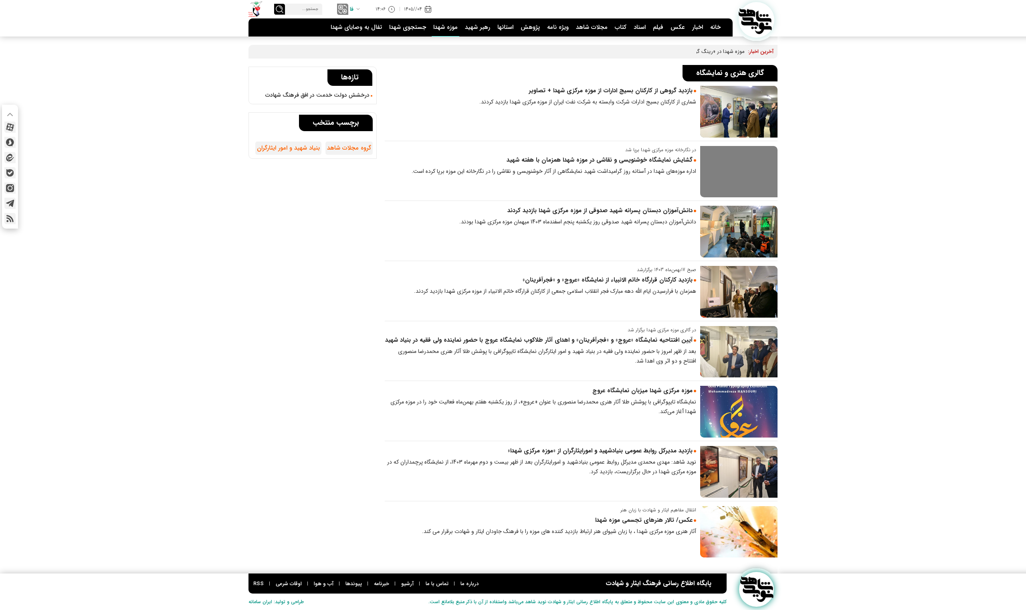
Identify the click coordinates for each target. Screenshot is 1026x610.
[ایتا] (10, 157)
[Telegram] (10, 203)
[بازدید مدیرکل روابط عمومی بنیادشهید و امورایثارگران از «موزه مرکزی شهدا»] (739, 472)
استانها (505, 27)
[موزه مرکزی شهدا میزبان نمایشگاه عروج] (739, 412)
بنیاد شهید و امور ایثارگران (288, 148)
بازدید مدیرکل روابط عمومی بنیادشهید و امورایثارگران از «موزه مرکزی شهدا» (599, 451)
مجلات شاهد (592, 27)
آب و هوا (323, 584)
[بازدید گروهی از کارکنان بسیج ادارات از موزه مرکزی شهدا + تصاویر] (739, 112)
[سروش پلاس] (10, 142)
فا (351, 9)
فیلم (658, 27)
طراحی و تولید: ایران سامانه (276, 602)
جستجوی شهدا (407, 27)
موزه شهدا (445, 27)
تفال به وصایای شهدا (356, 27)
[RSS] (10, 218)
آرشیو (407, 584)
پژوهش (530, 27)
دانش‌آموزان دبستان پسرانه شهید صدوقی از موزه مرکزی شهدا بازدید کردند (600, 210)
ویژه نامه (558, 27)
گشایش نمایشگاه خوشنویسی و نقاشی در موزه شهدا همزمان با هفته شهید (600, 160)
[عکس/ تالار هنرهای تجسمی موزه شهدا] (739, 532)
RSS (258, 584)
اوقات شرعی (289, 584)
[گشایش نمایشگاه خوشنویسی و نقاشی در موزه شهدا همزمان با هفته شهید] (739, 172)
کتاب (620, 27)
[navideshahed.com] (756, 20)
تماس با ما (437, 584)
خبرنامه (381, 584)
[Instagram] (10, 188)
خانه (715, 27)
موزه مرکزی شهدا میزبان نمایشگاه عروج (642, 390)
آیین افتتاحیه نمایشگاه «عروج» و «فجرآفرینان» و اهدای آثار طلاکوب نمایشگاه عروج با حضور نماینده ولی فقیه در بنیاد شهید (539, 340)
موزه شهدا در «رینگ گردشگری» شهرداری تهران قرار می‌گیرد (681, 51)
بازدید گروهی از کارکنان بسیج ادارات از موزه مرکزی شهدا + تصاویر (611, 90)
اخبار (697, 27)
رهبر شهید (477, 27)
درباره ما (469, 584)
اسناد (640, 27)
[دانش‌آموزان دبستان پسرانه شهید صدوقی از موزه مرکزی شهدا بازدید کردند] (739, 231)
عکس (678, 27)
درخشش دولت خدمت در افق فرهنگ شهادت (317, 95)
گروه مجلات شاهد (349, 148)
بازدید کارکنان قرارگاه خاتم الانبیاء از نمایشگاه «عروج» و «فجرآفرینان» (608, 280)
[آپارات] (10, 127)
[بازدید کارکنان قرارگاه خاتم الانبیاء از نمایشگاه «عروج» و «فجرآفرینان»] (739, 292)
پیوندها (353, 584)
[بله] (10, 172)
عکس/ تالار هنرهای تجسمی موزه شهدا (644, 520)
